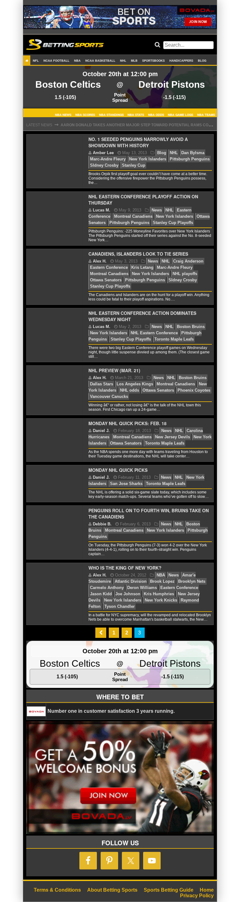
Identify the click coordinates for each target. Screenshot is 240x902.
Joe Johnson (127, 594)
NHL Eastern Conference (154, 333)
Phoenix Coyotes (194, 390)
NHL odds (129, 390)
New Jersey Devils (172, 437)
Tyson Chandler (119, 606)
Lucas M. (101, 210)
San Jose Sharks (126, 483)
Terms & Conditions (57, 890)
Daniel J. (101, 430)
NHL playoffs (184, 273)
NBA (77, 60)
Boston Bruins (191, 326)
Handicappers (181, 60)
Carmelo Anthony (107, 587)
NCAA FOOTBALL (56, 60)
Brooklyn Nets (191, 581)
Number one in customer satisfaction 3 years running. (111, 711)
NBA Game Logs (180, 114)
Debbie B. (102, 524)
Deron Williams (142, 587)
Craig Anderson (188, 261)
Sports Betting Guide (168, 890)
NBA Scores (85, 114)
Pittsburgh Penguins (190, 159)
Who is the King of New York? (125, 568)
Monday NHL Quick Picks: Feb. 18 (127, 423)
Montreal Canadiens (133, 216)
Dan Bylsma (192, 152)
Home (207, 890)
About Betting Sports (112, 890)
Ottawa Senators (106, 280)
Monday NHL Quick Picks (118, 470)
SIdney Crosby (104, 165)
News (157, 210)
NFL (36, 60)
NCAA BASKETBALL (100, 60)
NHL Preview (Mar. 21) (114, 370)
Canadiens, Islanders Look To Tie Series (138, 254)
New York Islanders (147, 159)
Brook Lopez (162, 581)
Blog (202, 60)
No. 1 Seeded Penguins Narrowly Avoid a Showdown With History (138, 142)
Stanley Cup (133, 165)
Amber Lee (103, 152)
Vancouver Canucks (109, 396)
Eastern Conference (109, 267)
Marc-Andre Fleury (108, 159)
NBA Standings (111, 114)
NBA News (63, 114)
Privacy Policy (197, 895)
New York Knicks (161, 600)
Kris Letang (142, 267)
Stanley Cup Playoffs (173, 222)
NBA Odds (156, 114)
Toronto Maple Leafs (174, 339)
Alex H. (100, 261)
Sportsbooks (153, 60)
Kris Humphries (159, 594)
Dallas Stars (101, 384)
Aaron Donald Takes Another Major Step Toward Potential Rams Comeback (143, 125)
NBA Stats (136, 114)
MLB (134, 60)
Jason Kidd (101, 594)
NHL (123, 60)
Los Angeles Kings (135, 384)
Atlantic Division (131, 581)
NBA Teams (206, 114)
